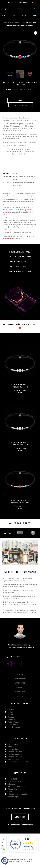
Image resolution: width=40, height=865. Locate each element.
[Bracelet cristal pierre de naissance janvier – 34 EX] (20, 479)
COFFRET (24, 15)
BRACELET (5, 15)
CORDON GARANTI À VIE (18, 261)
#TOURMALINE (20, 691)
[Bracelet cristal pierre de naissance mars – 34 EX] (20, 363)
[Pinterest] (19, 663)
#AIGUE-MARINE (20, 678)
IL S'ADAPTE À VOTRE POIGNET (20, 257)
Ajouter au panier (21, 105)
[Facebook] (8, 663)
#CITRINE (20, 696)
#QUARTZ (20, 687)
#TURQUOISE (20, 683)
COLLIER (15, 15)
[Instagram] (13, 663)
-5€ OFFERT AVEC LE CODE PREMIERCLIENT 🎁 (20, 3)
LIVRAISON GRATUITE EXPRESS (20, 271)
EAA (36, 862)
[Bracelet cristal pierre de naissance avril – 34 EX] (20, 421)
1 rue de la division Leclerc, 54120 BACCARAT (18, 862)
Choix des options (20, 398)
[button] (5, 9)
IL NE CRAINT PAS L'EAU (17, 266)
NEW (34, 15)
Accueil (6, 23)
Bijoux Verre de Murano (21, 183)
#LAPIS (20, 674)
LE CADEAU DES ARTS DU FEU (19, 252)
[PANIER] (34, 9)
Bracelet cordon (16, 23)
